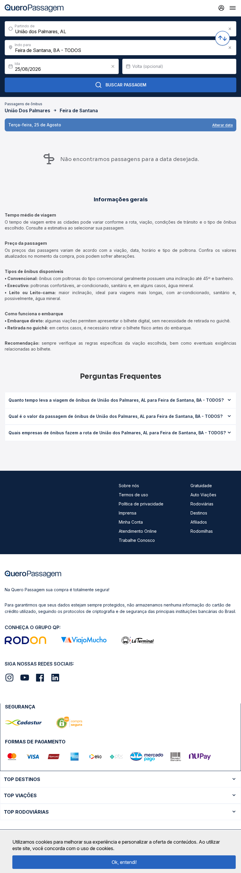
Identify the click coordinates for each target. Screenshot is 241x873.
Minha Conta (131, 522)
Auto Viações (203, 494)
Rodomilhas (201, 531)
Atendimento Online (138, 531)
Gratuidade (201, 485)
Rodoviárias (201, 503)
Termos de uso (133, 494)
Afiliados (198, 522)
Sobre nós (129, 485)
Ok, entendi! (124, 862)
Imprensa (127, 512)
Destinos (198, 512)
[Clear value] (113, 66)
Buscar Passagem (126, 84)
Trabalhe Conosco (137, 540)
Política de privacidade (141, 503)
